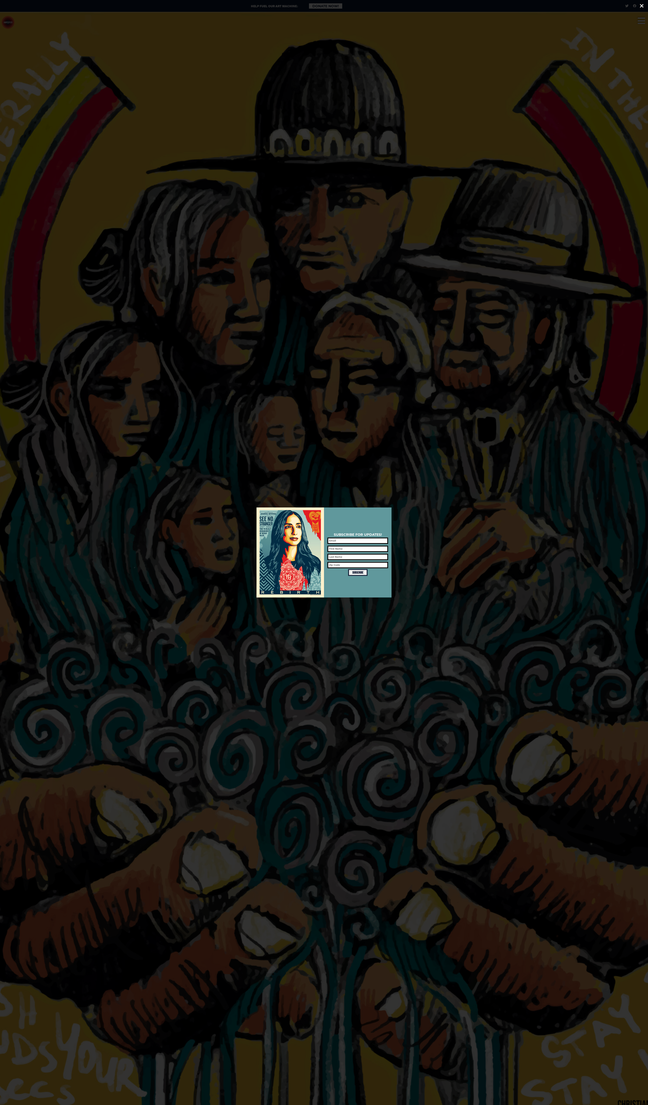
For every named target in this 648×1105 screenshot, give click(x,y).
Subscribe (357, 572)
